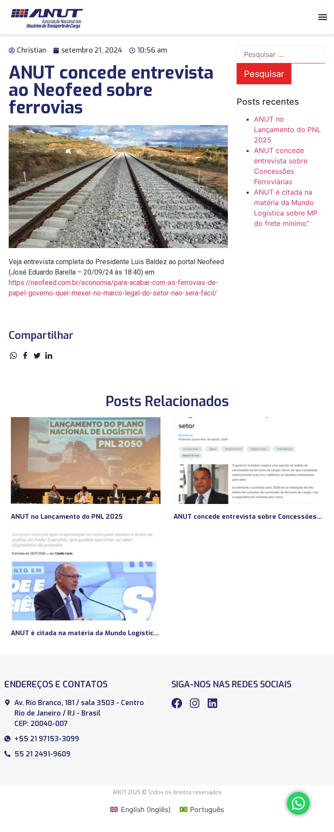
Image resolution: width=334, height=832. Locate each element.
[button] (322, 17)
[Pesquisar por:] (281, 54)
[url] (85, 460)
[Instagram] (194, 703)
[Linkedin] (212, 703)
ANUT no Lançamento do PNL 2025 (287, 129)
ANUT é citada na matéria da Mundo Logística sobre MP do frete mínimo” (129, 633)
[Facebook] (176, 703)
